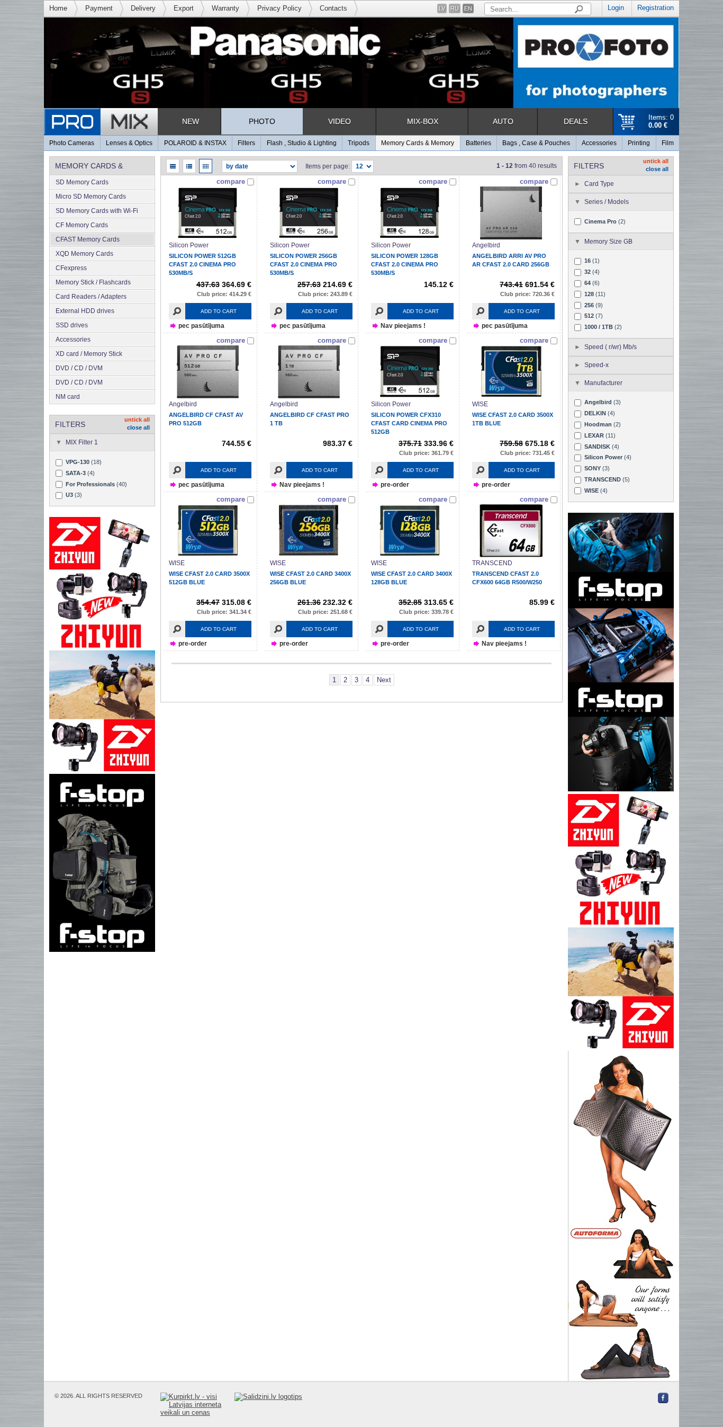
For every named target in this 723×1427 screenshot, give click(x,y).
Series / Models (606, 202)
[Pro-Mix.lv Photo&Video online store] (101, 121)
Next (384, 680)
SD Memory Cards (82, 182)
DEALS (576, 121)
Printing (639, 143)
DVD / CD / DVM (79, 368)
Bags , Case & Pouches (536, 143)
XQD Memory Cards (84, 253)
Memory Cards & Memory (417, 143)
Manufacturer (603, 383)
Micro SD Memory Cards (91, 196)
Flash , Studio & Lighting (302, 143)
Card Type (599, 184)
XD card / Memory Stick (89, 354)
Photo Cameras (71, 143)
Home (58, 8)
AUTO (503, 121)
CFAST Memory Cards (88, 239)
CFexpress (71, 268)
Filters (246, 143)
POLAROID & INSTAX (195, 143)
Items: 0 (661, 121)
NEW (190, 121)
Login (616, 8)
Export (184, 8)
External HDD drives (85, 311)
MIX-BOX (422, 121)
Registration (655, 8)
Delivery (143, 8)
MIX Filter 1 (82, 442)
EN (468, 8)
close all (138, 427)
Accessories (599, 143)
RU (454, 8)
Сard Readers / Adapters (91, 296)
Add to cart (219, 311)
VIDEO (339, 121)
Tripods (358, 143)
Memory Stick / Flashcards (93, 282)
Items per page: (327, 166)
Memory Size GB (608, 241)
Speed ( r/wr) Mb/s (610, 347)
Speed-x (596, 365)
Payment (99, 8)
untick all (137, 419)
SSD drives (72, 325)
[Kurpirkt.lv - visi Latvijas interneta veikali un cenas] (197, 1404)
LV (442, 8)
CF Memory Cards (82, 225)
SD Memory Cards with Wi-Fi (97, 211)
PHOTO (262, 121)
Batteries (478, 143)
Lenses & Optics (129, 143)
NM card (68, 396)
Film (668, 143)
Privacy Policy (279, 8)
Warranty (225, 8)
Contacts (333, 8)
